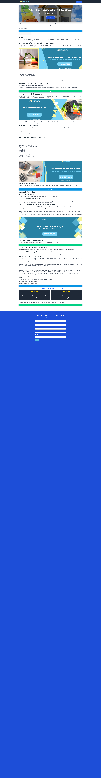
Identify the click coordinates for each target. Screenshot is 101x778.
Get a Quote (50, 17)
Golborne (36, 283)
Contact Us (50, 285)
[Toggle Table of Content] (29, 34)
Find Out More (50, 189)
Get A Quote (50, 91)
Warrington (21, 283)
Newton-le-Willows (30, 283)
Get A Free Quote (50, 305)
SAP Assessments (22, 23)
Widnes (39, 283)
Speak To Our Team (50, 244)
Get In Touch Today (50, 30)
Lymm (25, 283)
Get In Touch (79, 1)
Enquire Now (50, 308)
